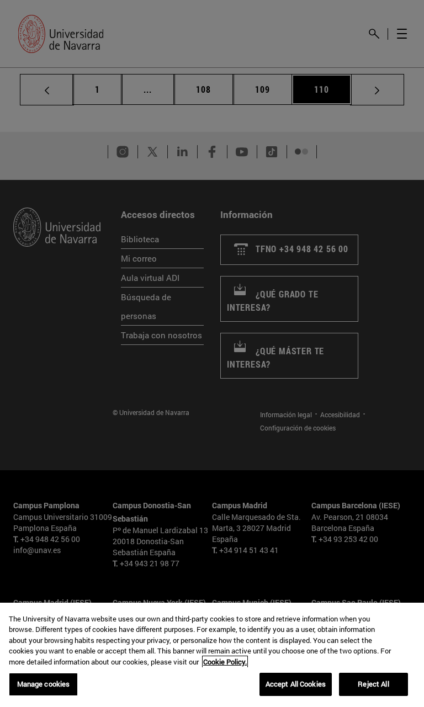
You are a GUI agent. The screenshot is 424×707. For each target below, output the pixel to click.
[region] (212, 655)
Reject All (373, 684)
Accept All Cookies (296, 684)
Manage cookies (43, 684)
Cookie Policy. (225, 662)
